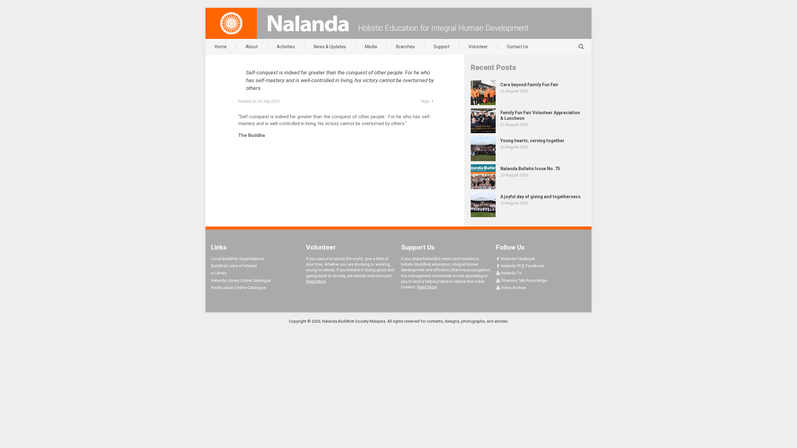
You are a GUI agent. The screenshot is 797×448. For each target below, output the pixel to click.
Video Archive (513, 287)
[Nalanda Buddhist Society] (308, 23)
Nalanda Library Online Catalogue (241, 280)
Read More (316, 281)
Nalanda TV (510, 273)
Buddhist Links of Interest (234, 266)
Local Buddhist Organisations (237, 258)
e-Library (219, 273)
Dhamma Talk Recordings (523, 280)
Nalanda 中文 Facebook (522, 266)
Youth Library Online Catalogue (238, 287)
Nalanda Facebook (517, 258)
